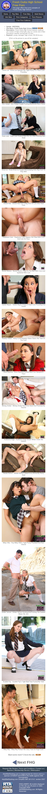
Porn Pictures (37, 17)
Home (6, 14)
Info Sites (8, 17)
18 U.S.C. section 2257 (36, 779)
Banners (10, 770)
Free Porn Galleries (23, 20)
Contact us (40, 768)
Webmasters (35, 770)
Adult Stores (39, 14)
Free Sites (26, 14)
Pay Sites (15, 14)
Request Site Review (10, 768)
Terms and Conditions (27, 768)
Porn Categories (22, 17)
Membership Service (22, 770)
